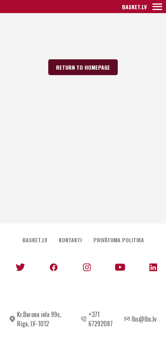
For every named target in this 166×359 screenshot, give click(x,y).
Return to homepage (83, 67)
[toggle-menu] (157, 6)
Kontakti (70, 240)
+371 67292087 (100, 319)
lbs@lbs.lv (144, 319)
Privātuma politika (118, 240)
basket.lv (134, 7)
